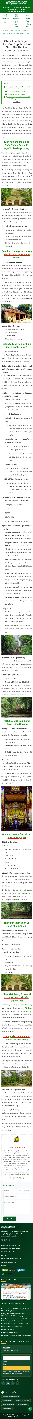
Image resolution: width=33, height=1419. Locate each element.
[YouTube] (13, 1383)
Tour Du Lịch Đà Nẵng (22, 1404)
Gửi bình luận (9, 1219)
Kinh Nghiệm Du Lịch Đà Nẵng (22, 1400)
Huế (11, 30)
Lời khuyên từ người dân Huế (16, 94)
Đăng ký (16, 1368)
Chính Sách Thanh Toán (8, 1252)
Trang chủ (5, 30)
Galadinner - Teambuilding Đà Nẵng (11, 1396)
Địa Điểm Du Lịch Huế (21, 30)
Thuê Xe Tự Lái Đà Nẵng (8, 1404)
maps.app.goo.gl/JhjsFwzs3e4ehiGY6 (20, 1335)
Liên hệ (3, 1265)
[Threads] (17, 1383)
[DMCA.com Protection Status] (8, 1270)
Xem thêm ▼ (16, 102)
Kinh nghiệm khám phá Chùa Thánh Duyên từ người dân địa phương (18, 87)
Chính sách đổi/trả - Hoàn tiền (10, 1245)
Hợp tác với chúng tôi (18, 11)
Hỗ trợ (23, 9)
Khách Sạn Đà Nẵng (7, 1400)
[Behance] (8, 1383)
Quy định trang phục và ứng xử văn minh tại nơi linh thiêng (18, 98)
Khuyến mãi (14, 9)
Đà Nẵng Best (13, 51)
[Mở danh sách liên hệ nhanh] (30, 1409)
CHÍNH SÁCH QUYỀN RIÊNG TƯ (11, 1258)
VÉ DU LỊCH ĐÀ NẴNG (8, 1408)
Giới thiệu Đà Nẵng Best (8, 1262)
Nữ (5, 1364)
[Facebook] (3, 1383)
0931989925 (8, 7)
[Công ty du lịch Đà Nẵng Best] (16, 3)
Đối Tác (3, 1255)
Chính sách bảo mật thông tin (10, 1248)
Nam (5, 1361)
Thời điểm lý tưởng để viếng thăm (17, 91)
